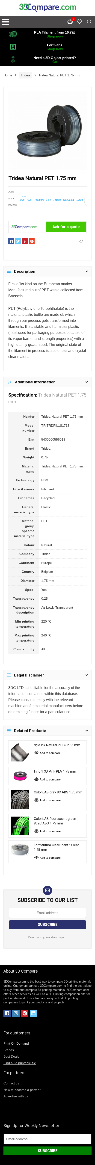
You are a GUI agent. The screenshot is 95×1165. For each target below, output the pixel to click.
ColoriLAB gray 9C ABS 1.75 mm (58, 792)
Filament (39, 199)
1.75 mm (23, 198)
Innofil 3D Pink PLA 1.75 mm (55, 772)
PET (48, 199)
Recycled (68, 199)
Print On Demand (16, 1043)
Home (7, 75)
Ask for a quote (66, 227)
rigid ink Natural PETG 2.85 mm (57, 745)
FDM (29, 199)
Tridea (25, 75)
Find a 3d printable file (19, 1063)
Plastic (57, 199)
